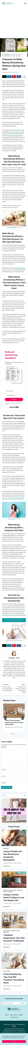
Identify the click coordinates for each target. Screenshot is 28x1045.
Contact (20, 1015)
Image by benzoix (11, 518)
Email (4, 776)
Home (7, 1015)
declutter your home (19, 268)
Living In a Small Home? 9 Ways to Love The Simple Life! (13, 898)
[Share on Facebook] (19, 76)
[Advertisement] (14, 21)
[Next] (22, 718)
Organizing (10, 891)
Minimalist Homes (15, 930)
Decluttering (13, 890)
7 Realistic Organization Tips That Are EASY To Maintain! (14, 938)
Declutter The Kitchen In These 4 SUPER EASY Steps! (21, 688)
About (15, 1015)
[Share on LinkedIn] (9, 76)
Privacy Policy (14, 1017)
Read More (7, 866)
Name (4, 769)
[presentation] (14, 711)
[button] (14, 375)
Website (4, 783)
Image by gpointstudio (11, 227)
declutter (15, 132)
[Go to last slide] (5, 718)
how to (11, 132)
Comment (4, 747)
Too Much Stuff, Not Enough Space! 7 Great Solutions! (7, 687)
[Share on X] (4, 76)
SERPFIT (14, 1026)
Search (23, 1003)
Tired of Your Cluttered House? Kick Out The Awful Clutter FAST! (14, 722)
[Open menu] (25, 3)
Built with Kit (14, 407)
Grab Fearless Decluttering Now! (14, 620)
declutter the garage (14, 135)
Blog (11, 1015)
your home (21, 132)
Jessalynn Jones (7, 72)
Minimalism (6, 848)
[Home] (2, 54)
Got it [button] (14, 1041)
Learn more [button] (20, 1037)
